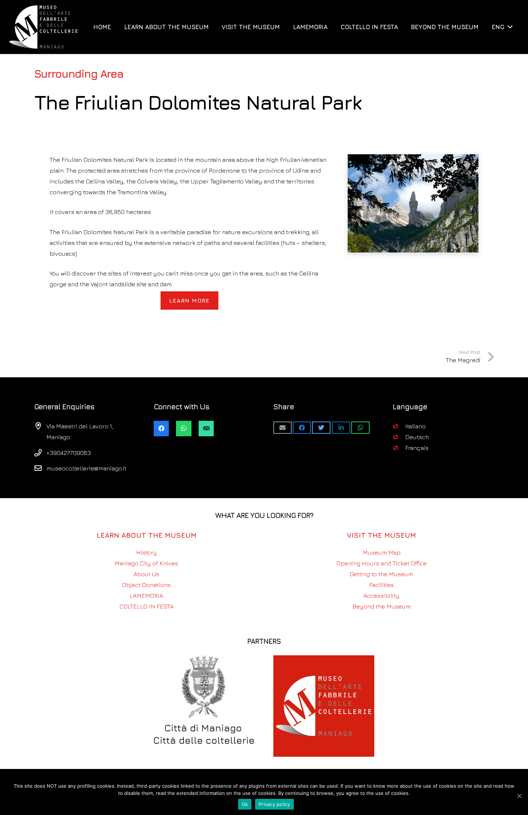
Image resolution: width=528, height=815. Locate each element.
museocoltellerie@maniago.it (86, 468)
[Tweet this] (321, 428)
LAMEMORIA (146, 595)
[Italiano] (399, 426)
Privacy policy (274, 804)
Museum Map (381, 552)
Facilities (381, 584)
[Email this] (282, 428)
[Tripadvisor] (206, 428)
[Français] (399, 447)
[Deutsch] (399, 437)
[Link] (43, 27)
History (146, 552)
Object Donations (146, 584)
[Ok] (519, 796)
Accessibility (381, 595)
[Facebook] (161, 428)
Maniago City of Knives (146, 563)
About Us (146, 574)
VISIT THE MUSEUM (381, 535)
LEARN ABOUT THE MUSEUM (146, 535)
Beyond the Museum (381, 606)
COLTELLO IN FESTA (146, 606)
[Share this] (302, 428)
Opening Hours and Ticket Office (382, 563)
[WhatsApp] (183, 428)
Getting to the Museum (381, 574)
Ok (245, 804)
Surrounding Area (79, 73)
